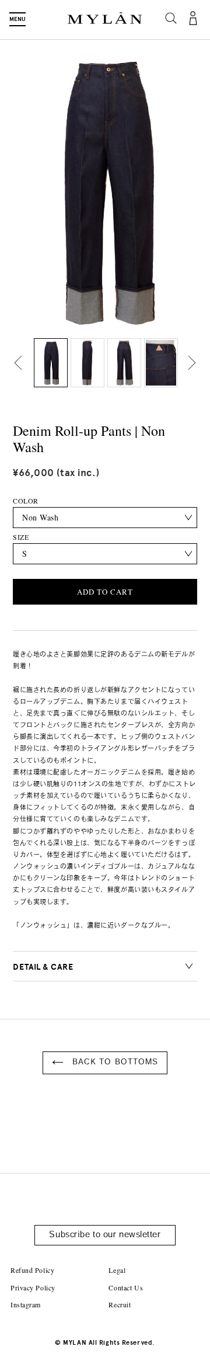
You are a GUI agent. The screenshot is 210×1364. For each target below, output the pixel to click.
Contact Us (125, 1287)
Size (21, 537)
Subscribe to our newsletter (104, 1235)
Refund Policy (32, 1270)
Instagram (25, 1304)
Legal (116, 1270)
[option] (50, 362)
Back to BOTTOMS (113, 1062)
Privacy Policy (32, 1287)
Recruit (119, 1304)
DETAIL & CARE (43, 967)
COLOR (25, 500)
